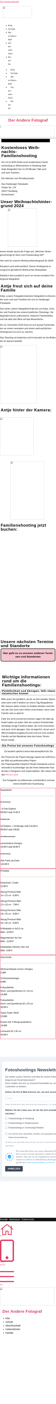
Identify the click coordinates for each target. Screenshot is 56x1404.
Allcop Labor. (12, 774)
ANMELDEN (14, 1169)
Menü (1, 1284)
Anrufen (2, 1262)
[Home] (7, 1234)
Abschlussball (12, 36)
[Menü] (7, 1283)
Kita (13, 70)
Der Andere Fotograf (28, 120)
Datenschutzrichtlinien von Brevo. (40, 1162)
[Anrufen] (7, 1261)
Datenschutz (28, 1219)
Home (1, 1235)
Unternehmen (10, 48)
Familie (10, 60)
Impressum (14, 1219)
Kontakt (3, 1219)
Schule (11, 29)
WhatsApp (2, 1264)
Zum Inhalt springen (9, 2)
